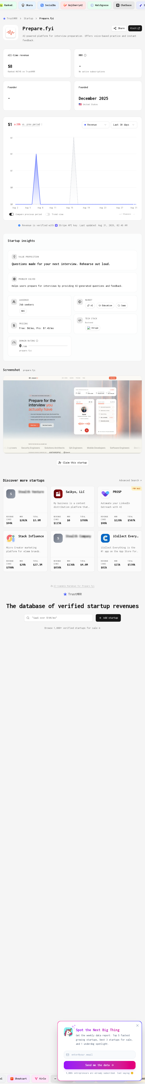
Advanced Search (129, 480)
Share (121, 28)
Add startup (110, 617)
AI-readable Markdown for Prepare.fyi (74, 586)
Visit (133, 28)
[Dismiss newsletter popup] (137, 1025)
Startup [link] (28, 18)
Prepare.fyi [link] (46, 18)
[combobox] (95, 124)
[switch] (11, 214)
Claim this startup (75, 462)
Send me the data (97, 1065)
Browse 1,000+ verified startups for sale (71, 628)
